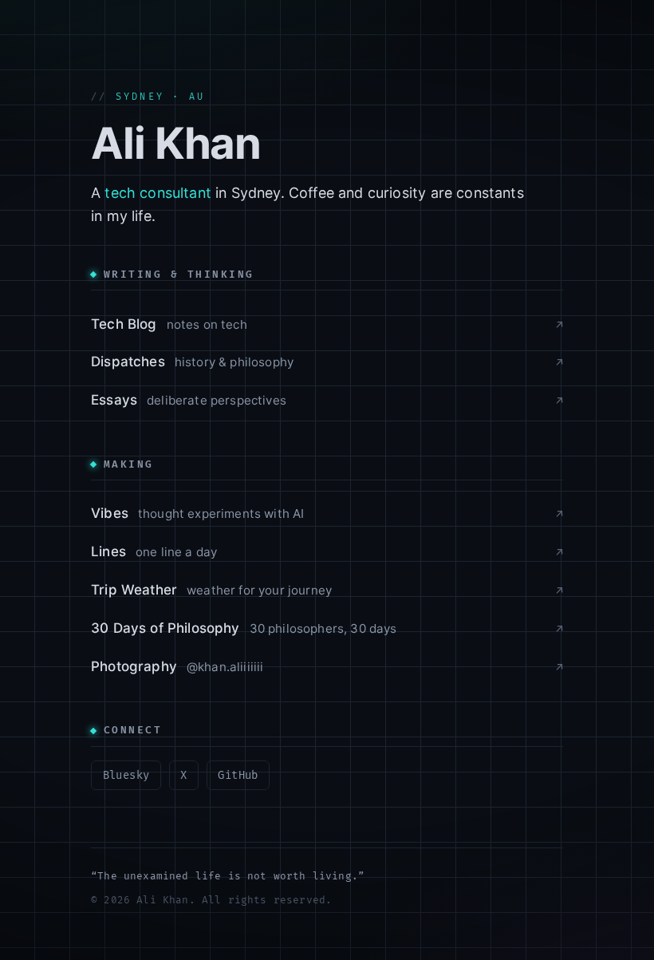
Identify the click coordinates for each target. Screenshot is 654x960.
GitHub (238, 775)
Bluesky (126, 775)
